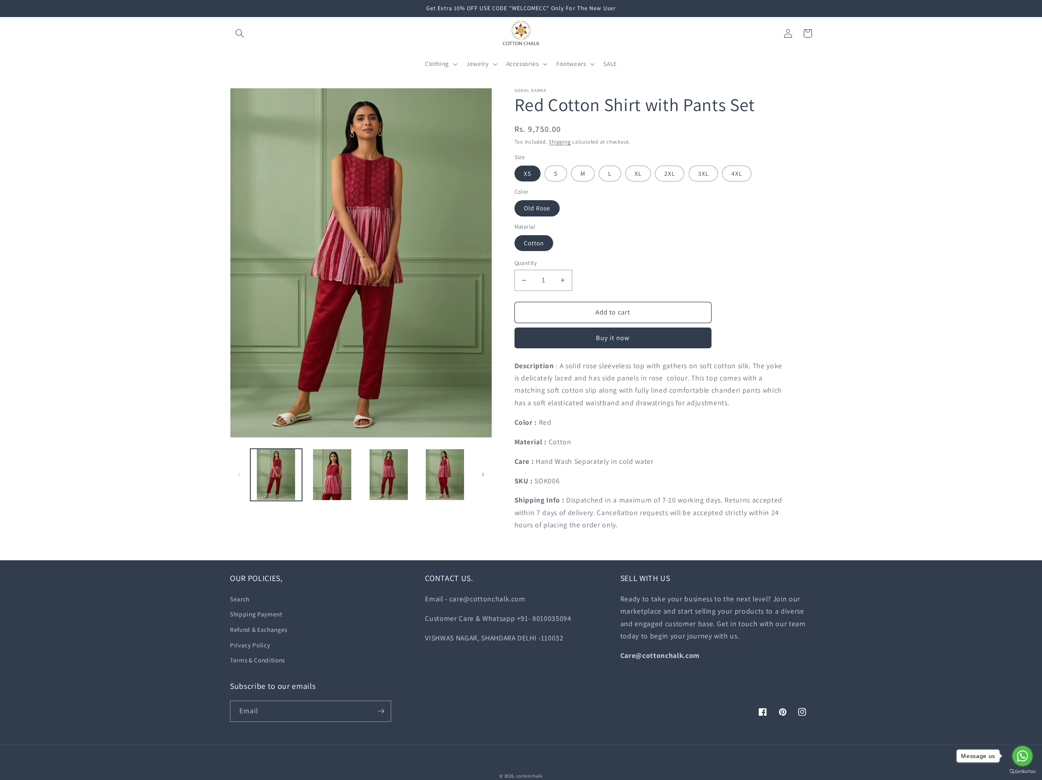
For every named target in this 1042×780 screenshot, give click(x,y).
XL (638, 173)
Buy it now (613, 337)
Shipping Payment (256, 614)
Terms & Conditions (257, 660)
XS (527, 173)
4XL (736, 173)
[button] (240, 33)
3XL (703, 173)
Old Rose (537, 208)
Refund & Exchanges (258, 629)
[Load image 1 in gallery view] (276, 474)
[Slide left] (239, 475)
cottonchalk (529, 776)
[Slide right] (483, 475)
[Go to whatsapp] (1022, 756)
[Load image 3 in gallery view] (388, 474)
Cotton (534, 243)
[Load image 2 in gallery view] (332, 474)
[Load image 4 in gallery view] (445, 474)
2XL (669, 173)
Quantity (525, 263)
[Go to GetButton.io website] (1022, 771)
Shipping (560, 141)
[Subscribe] (381, 711)
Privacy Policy (250, 645)
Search (240, 599)
